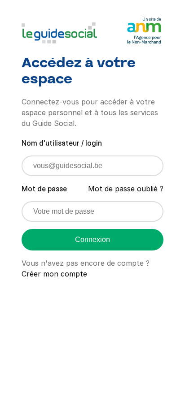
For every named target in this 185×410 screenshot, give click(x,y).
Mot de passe (44, 188)
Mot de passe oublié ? (125, 188)
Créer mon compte (54, 273)
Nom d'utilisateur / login (62, 142)
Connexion (92, 239)
